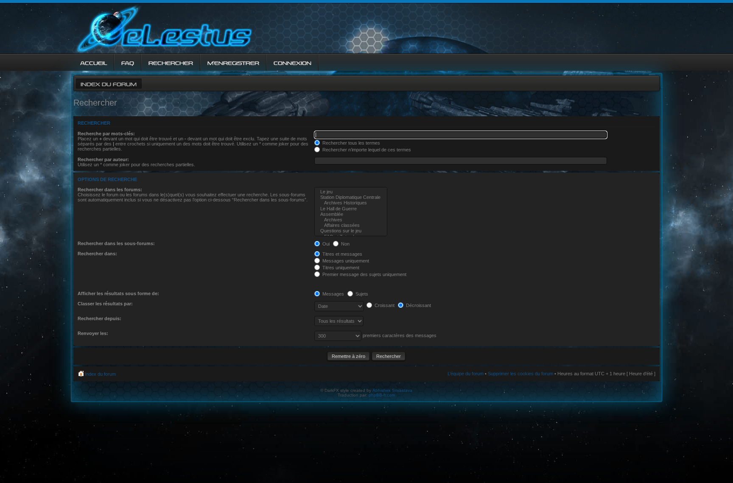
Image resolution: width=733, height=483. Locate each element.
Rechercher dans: (97, 253)
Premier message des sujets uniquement (363, 274)
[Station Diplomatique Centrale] (350, 197)
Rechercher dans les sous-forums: (116, 243)
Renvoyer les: (93, 333)
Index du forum (109, 83)
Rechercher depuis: (99, 318)
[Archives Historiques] (350, 203)
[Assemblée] (350, 214)
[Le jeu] (350, 192)
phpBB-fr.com (382, 395)
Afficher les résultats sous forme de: (118, 293)
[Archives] (350, 220)
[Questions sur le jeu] (350, 231)
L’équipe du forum (466, 373)
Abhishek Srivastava (392, 390)
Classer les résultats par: (105, 303)
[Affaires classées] (350, 225)
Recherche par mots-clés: (106, 133)
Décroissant (418, 305)
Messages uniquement (345, 260)
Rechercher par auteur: (103, 159)
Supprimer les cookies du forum (520, 373)
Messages (332, 293)
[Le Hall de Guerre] (350, 209)
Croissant (383, 305)
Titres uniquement (340, 267)
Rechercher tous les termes (350, 142)
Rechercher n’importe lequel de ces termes (366, 149)
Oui (325, 243)
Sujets (361, 293)
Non (345, 243)
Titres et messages (341, 254)
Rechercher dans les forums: (110, 189)
